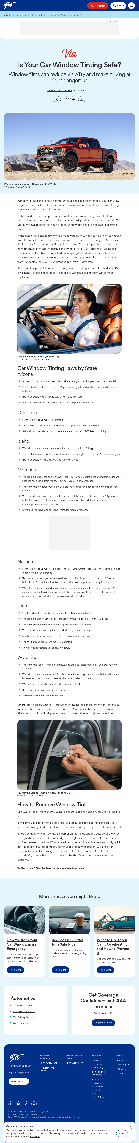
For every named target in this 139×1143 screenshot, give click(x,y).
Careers (95, 1079)
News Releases (99, 1097)
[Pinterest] (73, 99)
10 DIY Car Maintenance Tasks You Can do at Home (56, 867)
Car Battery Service (23, 1017)
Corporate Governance (98, 1084)
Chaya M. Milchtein (59, 90)
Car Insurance (20, 1022)
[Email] (81, 99)
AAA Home (9, 15)
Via (21, 15)
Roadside (100, 5)
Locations (120, 1073)
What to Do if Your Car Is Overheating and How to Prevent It (113, 946)
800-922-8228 (76, 1063)
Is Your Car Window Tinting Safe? (65, 15)
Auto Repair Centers (24, 1011)
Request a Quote (103, 1022)
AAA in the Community (97, 1066)
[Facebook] (57, 99)
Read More (15, 970)
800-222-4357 (50, 1063)
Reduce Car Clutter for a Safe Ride (67, 942)
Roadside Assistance (24, 1005)
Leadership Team (97, 1091)
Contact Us (121, 1060)
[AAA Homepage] (10, 5)
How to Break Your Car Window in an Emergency (22, 944)
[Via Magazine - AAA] (69, 53)
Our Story (96, 1060)
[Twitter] (65, 99)
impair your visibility (84, 205)
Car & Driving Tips (36, 15)
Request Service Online (48, 1069)
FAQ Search (121, 1069)
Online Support (123, 1064)
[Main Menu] (131, 5)
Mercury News (26, 224)
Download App (18, 1081)
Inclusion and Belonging (98, 1073)
